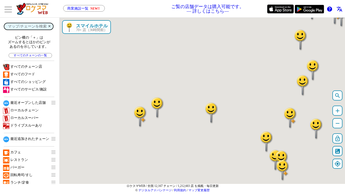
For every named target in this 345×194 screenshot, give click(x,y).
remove (337, 123)
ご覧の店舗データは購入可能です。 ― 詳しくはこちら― (207, 8)
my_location (337, 164)
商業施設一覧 (83, 8)
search (337, 95)
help (330, 9)
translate (339, 9)
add (337, 111)
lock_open (337, 138)
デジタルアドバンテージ (155, 190)
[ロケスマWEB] (34, 9)
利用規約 (180, 190)
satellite (337, 151)
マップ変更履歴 (199, 190)
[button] (302, 82)
